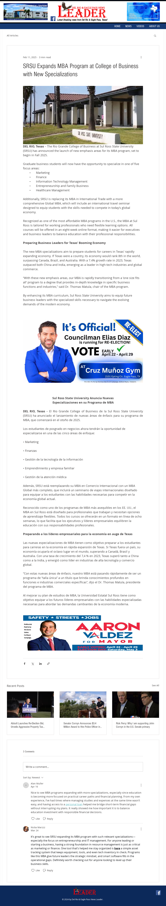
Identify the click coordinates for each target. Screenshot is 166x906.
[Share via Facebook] (24, 663)
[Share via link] (48, 663)
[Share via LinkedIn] (40, 663)
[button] (155, 35)
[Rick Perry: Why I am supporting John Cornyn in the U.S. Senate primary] (135, 704)
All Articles (12, 35)
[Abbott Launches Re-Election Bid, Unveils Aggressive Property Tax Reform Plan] (30, 704)
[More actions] (141, 57)
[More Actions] (141, 785)
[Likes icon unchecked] (33, 819)
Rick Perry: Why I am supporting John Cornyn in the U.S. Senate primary (135, 725)
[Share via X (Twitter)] (32, 663)
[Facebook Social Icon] (53, 18)
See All (155, 685)
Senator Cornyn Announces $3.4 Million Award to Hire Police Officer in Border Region (82, 725)
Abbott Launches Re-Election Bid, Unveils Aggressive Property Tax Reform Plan (27, 725)
